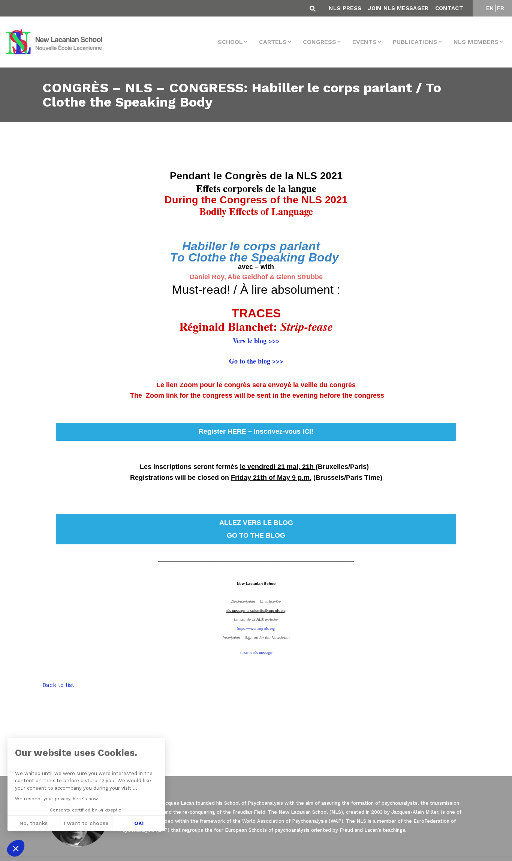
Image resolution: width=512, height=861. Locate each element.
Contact (449, 8)
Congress (319, 41)
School (230, 41)
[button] (16, 848)
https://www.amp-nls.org (256, 629)
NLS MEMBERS (476, 41)
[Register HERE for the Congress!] (256, 529)
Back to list (58, 684)
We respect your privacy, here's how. (57, 798)
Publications (415, 41)
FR (501, 8)
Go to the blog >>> (256, 361)
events (364, 41)
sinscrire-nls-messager (256, 653)
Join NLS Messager (398, 8)
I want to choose (86, 823)
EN (490, 8)
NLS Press (345, 8)
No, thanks (33, 823)
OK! (139, 823)
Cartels (273, 41)
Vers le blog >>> (256, 341)
